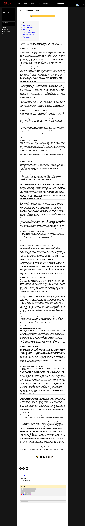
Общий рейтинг (5, 8)
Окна (56, 475)
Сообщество (45, 3)
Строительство (51, 475)
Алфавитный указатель (6, 14)
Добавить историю (5, 20)
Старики (46, 475)
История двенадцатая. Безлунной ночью (29, 31)
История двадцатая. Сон (26, 37)
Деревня (42, 475)
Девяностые (38, 475)
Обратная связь (5, 33)
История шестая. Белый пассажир (28, 27)
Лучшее (32, 3)
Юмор (27, 475)
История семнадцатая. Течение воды (28, 35)
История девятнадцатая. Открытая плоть (29, 36)
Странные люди (22, 475)
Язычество (31, 475)
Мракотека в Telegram (6, 31)
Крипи (19, 3)
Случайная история (5, 22)
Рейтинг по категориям (6, 12)
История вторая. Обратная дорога (28, 24)
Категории (25, 3)
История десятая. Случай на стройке (28, 30)
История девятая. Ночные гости (27, 29)
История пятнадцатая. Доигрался (28, 33)
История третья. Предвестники (27, 25)
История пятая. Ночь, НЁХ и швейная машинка (30, 26)
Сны (34, 475)
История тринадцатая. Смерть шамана (29, 32)
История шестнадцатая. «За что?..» (28, 34)
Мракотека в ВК (5, 29)
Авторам (38, 3)
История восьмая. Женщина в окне (28, 28)
